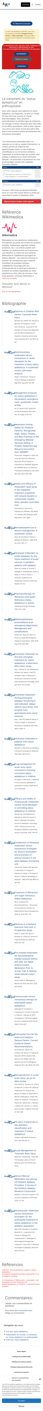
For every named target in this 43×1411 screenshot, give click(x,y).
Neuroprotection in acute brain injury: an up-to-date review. (26, 1078)
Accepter (21, 1401)
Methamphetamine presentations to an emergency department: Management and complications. (26, 625)
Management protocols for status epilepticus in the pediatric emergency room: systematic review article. (26, 399)
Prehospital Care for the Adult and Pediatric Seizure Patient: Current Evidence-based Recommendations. (26, 1040)
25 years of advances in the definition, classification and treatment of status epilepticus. (26, 1128)
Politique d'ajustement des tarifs (21, 1367)
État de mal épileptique (11, 292)
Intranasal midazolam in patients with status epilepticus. (26, 741)
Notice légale (21, 1351)
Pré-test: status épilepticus (13, 171)
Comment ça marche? (21, 1372)
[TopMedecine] (6, 4)
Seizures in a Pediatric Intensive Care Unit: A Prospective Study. (25, 927)
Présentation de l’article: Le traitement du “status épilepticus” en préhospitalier (18, 175)
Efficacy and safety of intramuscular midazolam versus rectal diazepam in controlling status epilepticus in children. (26, 804)
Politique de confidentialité (21, 1356)
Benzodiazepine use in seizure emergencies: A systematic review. (25, 530)
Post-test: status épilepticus (14, 185)
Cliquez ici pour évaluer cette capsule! (19, 201)
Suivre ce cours (21, 59)
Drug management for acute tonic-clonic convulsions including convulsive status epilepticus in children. (25, 770)
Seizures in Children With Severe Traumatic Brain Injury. (26, 314)
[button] (40, 1379)
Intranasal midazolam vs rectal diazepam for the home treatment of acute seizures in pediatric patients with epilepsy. (26, 559)
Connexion (25, 4)
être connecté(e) (21, 1310)
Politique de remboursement (21, 1362)
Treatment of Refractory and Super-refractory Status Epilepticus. (26, 895)
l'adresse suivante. (9, 278)
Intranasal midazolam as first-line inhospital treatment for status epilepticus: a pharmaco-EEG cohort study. (26, 660)
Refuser (21, 1406)
